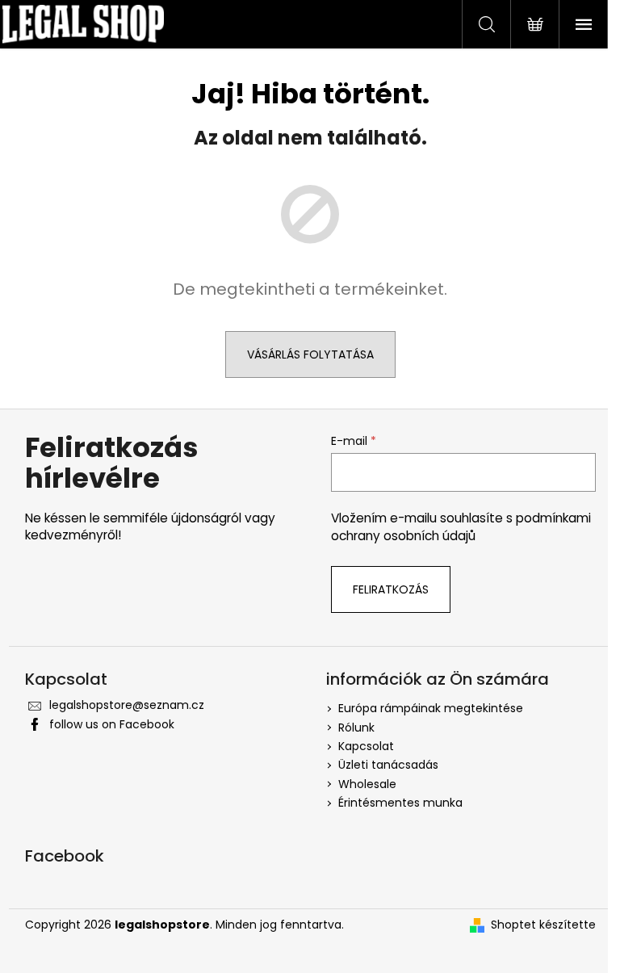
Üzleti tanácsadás (388, 765)
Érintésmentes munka (400, 803)
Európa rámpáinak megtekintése (430, 708)
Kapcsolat (366, 746)
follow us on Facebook (111, 724)
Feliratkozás (391, 589)
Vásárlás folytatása (310, 354)
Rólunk (356, 727)
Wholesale (367, 784)
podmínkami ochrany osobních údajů (461, 527)
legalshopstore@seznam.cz (126, 705)
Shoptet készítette (543, 925)
